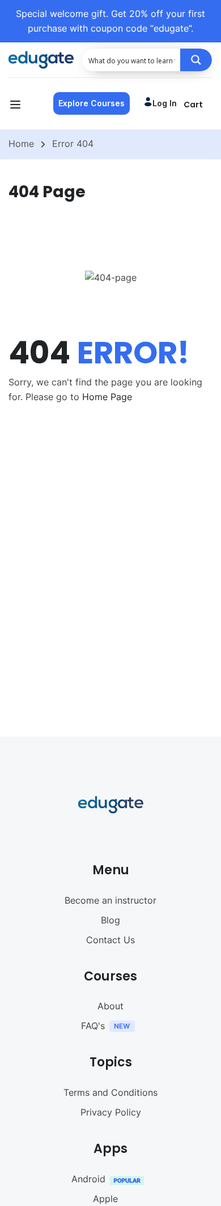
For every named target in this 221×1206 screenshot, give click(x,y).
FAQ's (93, 1025)
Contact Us (110, 939)
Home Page (107, 396)
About (110, 1006)
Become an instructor (110, 900)
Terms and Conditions (110, 1092)
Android (88, 1179)
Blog (110, 920)
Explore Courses (91, 103)
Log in (164, 103)
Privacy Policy (110, 1112)
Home (21, 143)
